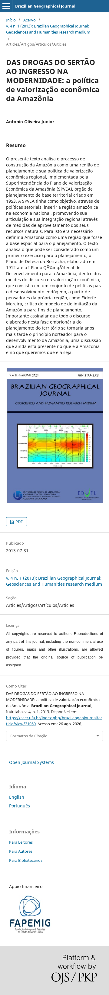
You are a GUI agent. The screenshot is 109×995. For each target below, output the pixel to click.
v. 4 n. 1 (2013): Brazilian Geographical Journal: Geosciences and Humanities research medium (48, 29)
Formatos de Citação (29, 736)
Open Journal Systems (31, 762)
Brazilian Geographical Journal (45, 6)
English (16, 797)
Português (19, 806)
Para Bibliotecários (25, 860)
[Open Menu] (6, 6)
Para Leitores (21, 842)
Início (11, 20)
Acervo (29, 20)
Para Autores (20, 851)
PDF (19, 521)
